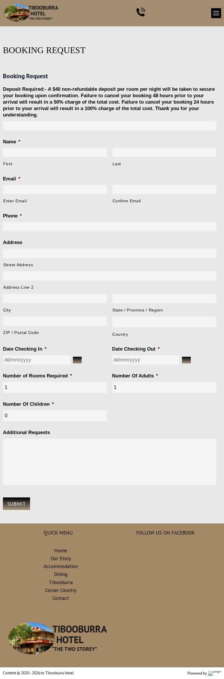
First (7, 163)
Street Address (18, 264)
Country (120, 334)
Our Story (61, 558)
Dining (60, 574)
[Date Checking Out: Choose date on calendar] (186, 360)
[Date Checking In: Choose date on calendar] (77, 360)
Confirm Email (127, 201)
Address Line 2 (18, 287)
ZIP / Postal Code (21, 332)
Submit (16, 503)
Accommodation (60, 566)
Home (60, 550)
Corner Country (60, 590)
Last (117, 163)
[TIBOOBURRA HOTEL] (31, 13)
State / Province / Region (137, 310)
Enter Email (15, 201)
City (7, 310)
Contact (60, 598)
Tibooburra (61, 582)
